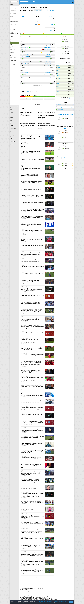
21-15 (72, 70)
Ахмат (14, 66)
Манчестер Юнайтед (17, 92)
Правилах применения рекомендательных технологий (55, 591)
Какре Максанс (48, 52)
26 (73, 72)
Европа (27, 7)
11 (56, 81)
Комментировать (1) (37, 104)
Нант (58, 73)
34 (73, 67)
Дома (69, 62)
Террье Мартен (48, 77)
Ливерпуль (11, 92)
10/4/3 (70, 67)
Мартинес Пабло (27, 52)
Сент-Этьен (58, 78)
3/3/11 (70, 94)
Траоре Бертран (47, 65)
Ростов (14, 75)
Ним (23, 17)
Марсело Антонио (47, 74)
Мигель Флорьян (27, 45)
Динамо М (14, 69)
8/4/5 (70, 70)
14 (56, 86)
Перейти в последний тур (65, 98)
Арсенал (11, 86)
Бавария (17, 86)
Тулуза (58, 94)
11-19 (72, 91)
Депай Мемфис (48, 61)
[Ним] (21, 17)
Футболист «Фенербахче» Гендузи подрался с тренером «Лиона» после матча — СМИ (27, 123)
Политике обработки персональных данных (46, 601)
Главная (11, 4)
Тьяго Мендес (48, 56)
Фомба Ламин (27, 56)
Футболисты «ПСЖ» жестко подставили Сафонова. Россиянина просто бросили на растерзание (46, 124)
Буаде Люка (26, 65)
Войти (72, 2)
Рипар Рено (26, 63)
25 (73, 75)
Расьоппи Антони (47, 72)
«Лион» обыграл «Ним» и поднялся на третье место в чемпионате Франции (27, 114)
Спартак (14, 78)
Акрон (11, 66)
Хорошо (71, 602)
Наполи (14, 95)
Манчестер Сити (14, 92)
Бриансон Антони (27, 49)
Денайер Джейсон (47, 47)
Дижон (58, 91)
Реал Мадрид (11, 98)
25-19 (72, 67)
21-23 (72, 78)
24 (73, 81)
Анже (58, 83)
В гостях (72, 62)
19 (56, 94)
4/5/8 (70, 89)
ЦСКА (14, 81)
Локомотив (17, 72)
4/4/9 (70, 91)
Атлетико (14, 86)
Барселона (11, 89)
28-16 (72, 75)
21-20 (72, 86)
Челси (17, 98)
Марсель (58, 67)
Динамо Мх (11, 69)
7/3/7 (70, 81)
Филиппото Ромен (27, 61)
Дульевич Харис (27, 74)
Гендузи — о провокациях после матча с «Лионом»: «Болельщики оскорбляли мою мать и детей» (46, 115)
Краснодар (11, 72)
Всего (66, 62)
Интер (17, 89)
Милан (11, 95)
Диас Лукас (26, 72)
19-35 (72, 94)
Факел (17, 78)
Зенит (17, 69)
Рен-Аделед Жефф (47, 63)
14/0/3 (70, 65)
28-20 (72, 72)
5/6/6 (70, 86)
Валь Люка (26, 47)
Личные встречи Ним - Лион (65, 114)
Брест (58, 86)
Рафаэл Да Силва (47, 49)
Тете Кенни (48, 45)
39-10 (72, 65)
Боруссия (14, 89)
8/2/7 (70, 73)
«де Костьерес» (27, 91)
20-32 (72, 89)
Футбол (22, 7)
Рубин (11, 78)
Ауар (52, 28)
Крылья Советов (14, 72)
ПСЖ (17, 95)
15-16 (72, 73)
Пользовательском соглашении (60, 601)
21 (73, 86)
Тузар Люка (48, 54)
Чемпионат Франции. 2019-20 (39, 7)
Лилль (58, 70)
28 (73, 70)
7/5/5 (70, 72)
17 (68, 65)
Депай (52, 24)
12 (56, 83)
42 (73, 65)
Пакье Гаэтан (27, 54)
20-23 (72, 83)
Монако (58, 81)
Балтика (17, 66)
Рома (14, 98)
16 (56, 89)
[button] (26, 10)
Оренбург (11, 75)
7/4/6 (70, 75)
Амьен (58, 89)
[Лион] (54, 17)
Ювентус (14, 102)
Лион (50, 17)
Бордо (58, 72)
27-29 (72, 81)
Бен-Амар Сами (27, 77)
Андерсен (51, 30)
